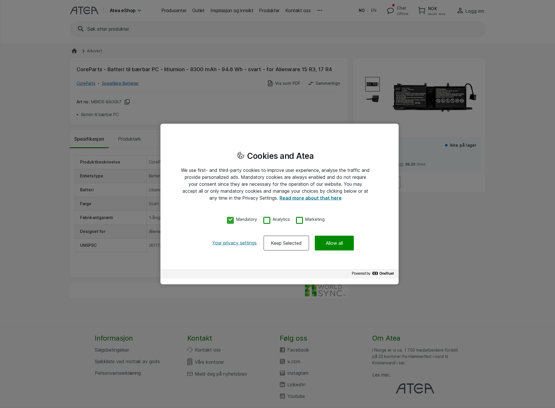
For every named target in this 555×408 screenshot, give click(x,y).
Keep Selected (286, 243)
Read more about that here (311, 198)
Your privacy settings (234, 242)
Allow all (334, 243)
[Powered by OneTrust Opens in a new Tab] (374, 274)
